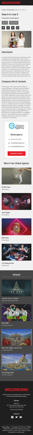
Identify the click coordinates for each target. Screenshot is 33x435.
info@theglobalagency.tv (18, 143)
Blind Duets (5, 238)
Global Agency (5, 189)
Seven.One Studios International (10, 300)
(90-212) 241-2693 (16, 139)
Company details (16, 153)
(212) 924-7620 (18, 409)
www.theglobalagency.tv (17, 146)
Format (5, 22)
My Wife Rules (6, 187)
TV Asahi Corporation (7, 325)
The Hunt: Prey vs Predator (10, 298)
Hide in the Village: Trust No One (12, 348)
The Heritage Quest (8, 372)
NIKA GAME (5, 323)
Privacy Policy (5, 427)
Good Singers (6, 212)
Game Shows (13, 22)
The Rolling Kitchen (8, 263)
